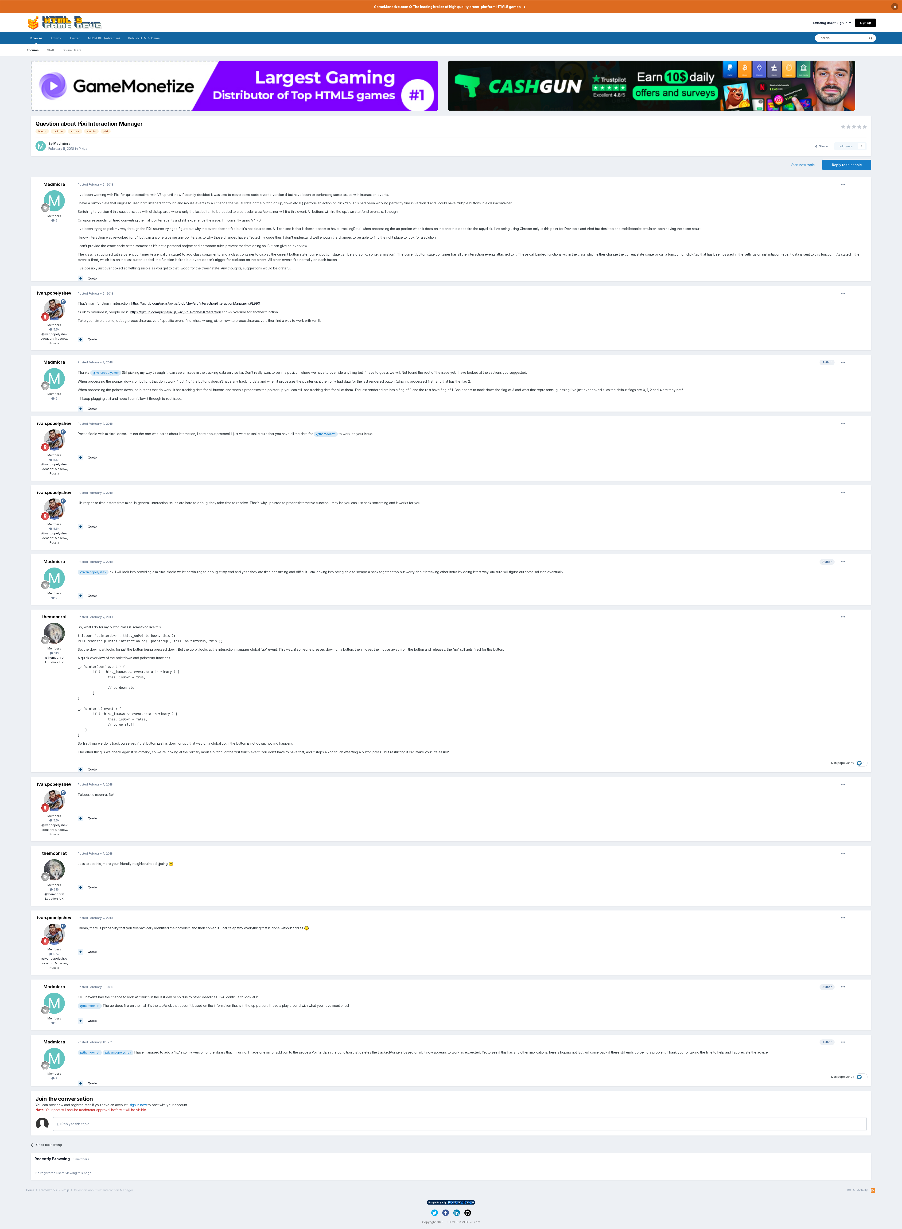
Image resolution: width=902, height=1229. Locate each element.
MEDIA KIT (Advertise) (104, 38)
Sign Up (865, 22)
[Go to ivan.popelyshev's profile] (54, 309)
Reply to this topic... (76, 1124)
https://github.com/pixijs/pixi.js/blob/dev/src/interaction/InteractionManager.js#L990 (195, 303)
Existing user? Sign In (831, 23)
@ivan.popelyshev (106, 372)
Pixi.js (83, 149)
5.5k (55, 329)
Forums (33, 50)
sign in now (138, 1105)
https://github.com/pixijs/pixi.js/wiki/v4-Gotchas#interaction (175, 312)
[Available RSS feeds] (873, 1190)
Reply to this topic (847, 165)
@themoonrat (325, 434)
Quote (92, 278)
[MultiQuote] (80, 278)
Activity (56, 38)
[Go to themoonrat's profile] (54, 633)
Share (822, 146)
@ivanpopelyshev (54, 334)
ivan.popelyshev (54, 293)
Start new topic (803, 165)
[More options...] (843, 184)
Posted (95, 184)
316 (56, 653)
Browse (36, 38)
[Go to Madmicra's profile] (40, 146)
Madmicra (61, 143)
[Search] (871, 38)
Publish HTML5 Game (144, 38)
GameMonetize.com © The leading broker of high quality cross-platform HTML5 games (447, 7)
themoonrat (54, 616)
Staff (50, 50)
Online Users (71, 50)
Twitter (75, 38)
